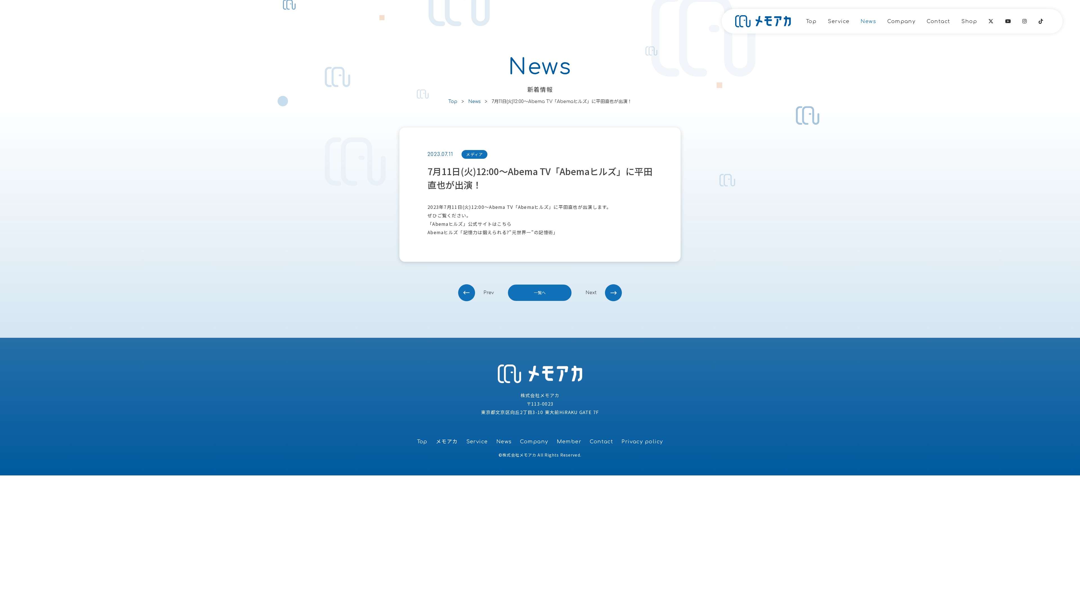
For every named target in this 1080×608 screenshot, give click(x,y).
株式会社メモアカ (519, 455)
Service (838, 21)
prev (488, 292)
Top (811, 21)
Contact (938, 21)
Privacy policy (642, 441)
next (591, 292)
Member (569, 441)
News (868, 21)
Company (901, 21)
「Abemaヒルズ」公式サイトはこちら (470, 223)
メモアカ (447, 441)
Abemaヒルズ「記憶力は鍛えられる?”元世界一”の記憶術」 (493, 232)
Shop (969, 21)
